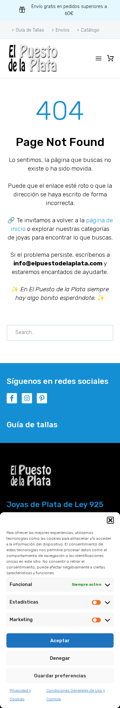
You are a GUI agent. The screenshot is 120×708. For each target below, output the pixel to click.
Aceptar (60, 640)
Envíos (62, 30)
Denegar (60, 658)
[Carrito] (110, 58)
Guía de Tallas (30, 30)
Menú (98, 58)
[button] (110, 520)
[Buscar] (106, 333)
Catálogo (90, 30)
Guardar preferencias (60, 676)
